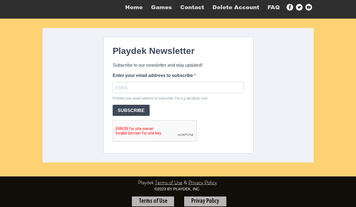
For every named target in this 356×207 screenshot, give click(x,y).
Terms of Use (168, 182)
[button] (161, 7)
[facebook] (289, 7)
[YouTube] (308, 7)
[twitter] (299, 7)
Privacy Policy (202, 182)
